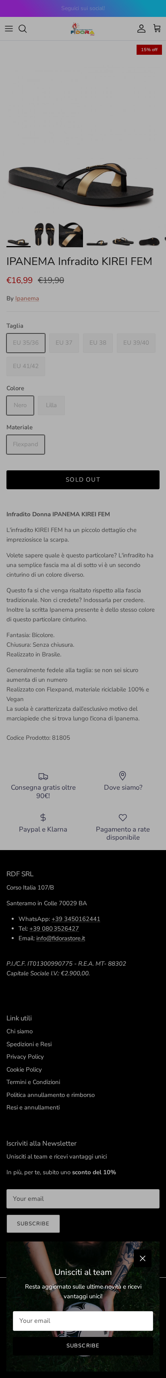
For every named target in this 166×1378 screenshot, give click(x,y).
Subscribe (82, 1345)
